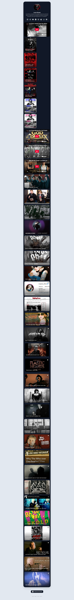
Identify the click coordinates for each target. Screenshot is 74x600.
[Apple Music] (41, 19)
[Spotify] (36, 19)
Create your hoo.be (38, 591)
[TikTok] (30, 19)
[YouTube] (33, 19)
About (33, 596)
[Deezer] (44, 19)
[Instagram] (27, 19)
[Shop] (38, 19)
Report (35, 596)
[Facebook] (46, 19)
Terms (38, 596)
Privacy (41, 596)
